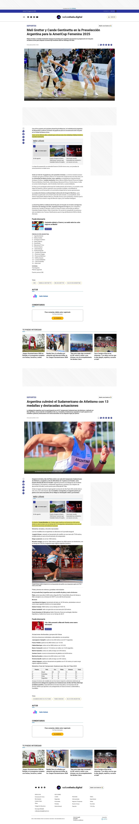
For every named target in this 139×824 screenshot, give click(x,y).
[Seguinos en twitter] (39, 788)
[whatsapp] (101, 45)
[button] (69, 98)
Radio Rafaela (43, 296)
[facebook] (103, 45)
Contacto (106, 11)
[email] (109, 45)
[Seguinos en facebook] (44, 788)
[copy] (111, 45)
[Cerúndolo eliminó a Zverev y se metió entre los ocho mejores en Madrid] (38, 225)
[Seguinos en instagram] (41, 788)
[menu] (24, 17)
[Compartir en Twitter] (106, 45)
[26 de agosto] (41, 151)
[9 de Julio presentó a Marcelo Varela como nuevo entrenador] (38, 625)
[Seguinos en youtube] (36, 788)
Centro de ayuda (76, 817)
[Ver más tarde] (98, 45)
